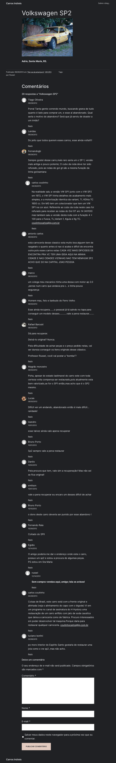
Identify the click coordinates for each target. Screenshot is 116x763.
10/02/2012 (32, 465)
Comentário (29, 675)
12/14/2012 (32, 548)
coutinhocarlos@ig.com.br (46, 222)
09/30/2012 (32, 276)
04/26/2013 (36, 186)
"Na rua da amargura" (35, 72)
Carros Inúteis (14, 3)
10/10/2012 (32, 509)
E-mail (26, 721)
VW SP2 (48, 72)
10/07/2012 (32, 489)
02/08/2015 (32, 639)
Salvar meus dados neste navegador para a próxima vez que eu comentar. (59, 736)
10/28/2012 (32, 529)
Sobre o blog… (104, 3)
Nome (26, 708)
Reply (30, 126)
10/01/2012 (32, 425)
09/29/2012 (32, 103)
